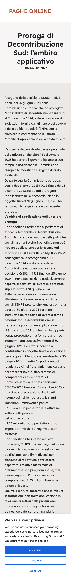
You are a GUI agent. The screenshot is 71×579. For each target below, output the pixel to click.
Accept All (35, 550)
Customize (35, 560)
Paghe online (30, 11)
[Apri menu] (57, 11)
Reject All (35, 571)
